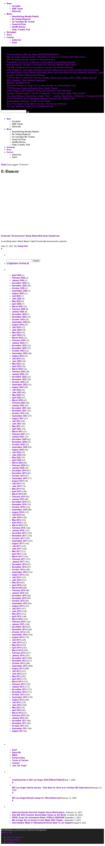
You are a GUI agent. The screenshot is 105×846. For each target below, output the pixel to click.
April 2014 (16, 647)
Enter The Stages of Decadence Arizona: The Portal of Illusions (37, 104)
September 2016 (19, 572)
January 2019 (18, 499)
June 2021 (16, 423)
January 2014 (18, 655)
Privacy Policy (18, 757)
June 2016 (16, 580)
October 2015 (18, 601)
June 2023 (16, 361)
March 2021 (17, 431)
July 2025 (16, 296)
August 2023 (18, 356)
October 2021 (18, 413)
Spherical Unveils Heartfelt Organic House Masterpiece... (39, 812)
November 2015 (19, 598)
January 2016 (18, 593)
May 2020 (16, 457)
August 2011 (18, 731)
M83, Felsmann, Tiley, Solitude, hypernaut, (26, 80)
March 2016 (17, 587)
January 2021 (18, 436)
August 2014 (18, 637)
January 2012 (18, 718)
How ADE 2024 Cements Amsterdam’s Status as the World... (39, 815)
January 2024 (18, 343)
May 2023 (16, 363)
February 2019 (18, 496)
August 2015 (18, 606)
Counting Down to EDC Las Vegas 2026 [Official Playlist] (32, 54)
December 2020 (19, 439)
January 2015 (18, 624)
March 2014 (17, 650)
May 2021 (16, 426)
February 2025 (18, 309)
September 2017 (19, 541)
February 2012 (18, 715)
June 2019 (16, 486)
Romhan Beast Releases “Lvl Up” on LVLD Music (29, 101)
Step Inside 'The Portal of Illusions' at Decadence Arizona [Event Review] (41, 62)
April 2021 (16, 429)
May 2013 (16, 676)
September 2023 (19, 353)
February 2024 (18, 340)
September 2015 (19, 603)
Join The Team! (19, 765)
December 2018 (19, 502)
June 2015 (16, 611)
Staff (14, 42)
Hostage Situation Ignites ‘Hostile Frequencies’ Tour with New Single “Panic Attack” (46, 93)
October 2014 (18, 632)
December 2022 (19, 376)
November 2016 (19, 567)
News (9, 3)
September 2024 (19, 322)
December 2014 (19, 627)
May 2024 (16, 332)
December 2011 (19, 720)
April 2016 (16, 585)
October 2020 (18, 444)
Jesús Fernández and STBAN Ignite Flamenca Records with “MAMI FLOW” (41, 98)
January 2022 (18, 405)
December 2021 (19, 408)
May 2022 (16, 395)
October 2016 (18, 569)
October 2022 (18, 382)
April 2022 (16, 397)
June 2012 (16, 705)
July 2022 (16, 390)
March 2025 (17, 306)
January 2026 (18, 280)
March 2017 (17, 556)
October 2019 (18, 475)
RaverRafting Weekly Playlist (25, 16)
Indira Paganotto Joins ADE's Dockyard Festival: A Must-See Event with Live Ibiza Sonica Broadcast (53, 70)
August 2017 (18, 543)
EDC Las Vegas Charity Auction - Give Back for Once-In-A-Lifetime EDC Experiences (46, 57)
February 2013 (18, 684)
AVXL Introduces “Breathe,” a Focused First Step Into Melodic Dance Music (41, 64)
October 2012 (18, 694)
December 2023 (19, 345)
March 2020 (17, 462)
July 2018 (16, 515)
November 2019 (19, 473)
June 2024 (16, 330)
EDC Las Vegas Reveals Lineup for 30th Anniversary (31, 59)
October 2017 (18, 538)
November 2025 (19, 285)
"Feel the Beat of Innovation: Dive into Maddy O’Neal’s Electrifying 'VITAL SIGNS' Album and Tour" (52, 77)
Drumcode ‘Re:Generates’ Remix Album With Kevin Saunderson (30, 236)
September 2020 (19, 447)
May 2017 (16, 551)
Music (9, 14)
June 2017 (16, 548)
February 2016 (18, 590)
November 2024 (19, 317)
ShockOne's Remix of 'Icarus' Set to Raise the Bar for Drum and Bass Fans (41, 85)
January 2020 (18, 468)
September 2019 (19, 478)
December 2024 (19, 314)
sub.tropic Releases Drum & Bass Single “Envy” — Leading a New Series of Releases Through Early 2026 (55, 96)
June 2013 (16, 673)
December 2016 (19, 564)
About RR (16, 752)
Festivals (16, 6)
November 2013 (19, 660)
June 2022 (16, 392)
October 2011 (18, 726)
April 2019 (16, 491)
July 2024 (16, 327)
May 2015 (16, 614)
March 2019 (17, 494)
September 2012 (19, 697)
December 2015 (19, 595)
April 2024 (16, 335)
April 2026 (16, 275)
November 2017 (19, 535)
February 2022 (18, 403)
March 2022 (17, 400)
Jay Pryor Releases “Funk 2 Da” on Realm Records (30, 106)
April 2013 (16, 679)
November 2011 (19, 723)
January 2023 (18, 374)
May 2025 (16, 301)
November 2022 (19, 379)
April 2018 (16, 522)
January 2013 (18, 686)
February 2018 (18, 528)
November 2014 (19, 629)
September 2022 (19, 384)
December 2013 (19, 658)
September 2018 (19, 509)
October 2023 (18, 350)
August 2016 (18, 574)
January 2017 (18, 561)
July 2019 (16, 483)
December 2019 (19, 470)
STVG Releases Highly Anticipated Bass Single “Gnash (32, 88)
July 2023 (16, 358)
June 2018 (16, 517)
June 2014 (16, 642)
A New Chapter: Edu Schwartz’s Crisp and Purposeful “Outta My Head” (39, 91)
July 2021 (16, 421)
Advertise (16, 40)
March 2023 (17, 369)
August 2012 (18, 699)
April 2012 (16, 710)
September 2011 (19, 728)
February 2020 (18, 465)
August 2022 (18, 387)
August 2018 (18, 512)
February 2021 (18, 434)
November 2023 (19, 348)
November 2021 (19, 410)
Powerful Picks (19, 24)
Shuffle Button (18, 27)
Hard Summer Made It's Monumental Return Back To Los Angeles (42, 822)
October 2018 (18, 507)
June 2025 (16, 298)
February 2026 (18, 278)
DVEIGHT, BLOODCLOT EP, (18, 83)
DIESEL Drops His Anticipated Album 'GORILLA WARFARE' (38, 817)
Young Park (23, 246)
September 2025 (19, 291)
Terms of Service (20, 760)
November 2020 (19, 442)
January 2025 (18, 311)
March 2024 (17, 337)
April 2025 (16, 304)
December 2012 (19, 689)
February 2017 (18, 559)
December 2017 (19, 533)
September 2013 (19, 666)
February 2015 (18, 621)
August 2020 (18, 449)
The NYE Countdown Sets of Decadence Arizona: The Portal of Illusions (40, 67)
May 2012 (16, 707)
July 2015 (16, 608)
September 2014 (19, 634)
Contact (10, 37)
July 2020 (16, 452)
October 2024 (18, 319)
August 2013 (18, 668)
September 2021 (19, 416)
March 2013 (17, 681)
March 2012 (17, 713)
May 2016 (16, 582)
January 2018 (18, 530)
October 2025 (18, 288)
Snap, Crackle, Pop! (21, 29)
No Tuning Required (21, 19)
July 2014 (16, 640)
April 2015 (16, 616)
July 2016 (16, 577)
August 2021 (18, 418)
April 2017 (16, 554)
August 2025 (18, 293)
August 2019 (18, 481)
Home (4, 164)
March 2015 (17, 619)
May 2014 (16, 645)
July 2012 (16, 702)
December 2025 (19, 283)
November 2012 (19, 692)
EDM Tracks (17, 8)
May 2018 (16, 520)
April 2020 (16, 460)
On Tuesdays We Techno (23, 21)
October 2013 (18, 663)
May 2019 (16, 489)
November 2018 (19, 504)
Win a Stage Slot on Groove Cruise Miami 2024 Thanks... (38, 820)
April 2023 (16, 366)
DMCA (15, 755)
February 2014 (18, 653)
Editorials (16, 11)
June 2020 (16, 455)
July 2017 (16, 546)
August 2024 (18, 324)
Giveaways (11, 32)
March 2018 (17, 525)
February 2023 (18, 371)
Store (9, 34)
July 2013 (16, 671)
